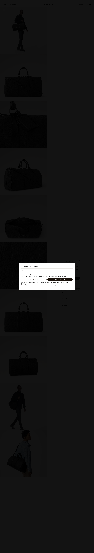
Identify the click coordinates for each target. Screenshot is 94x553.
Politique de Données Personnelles (51, 285)
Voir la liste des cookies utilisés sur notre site (28, 284)
